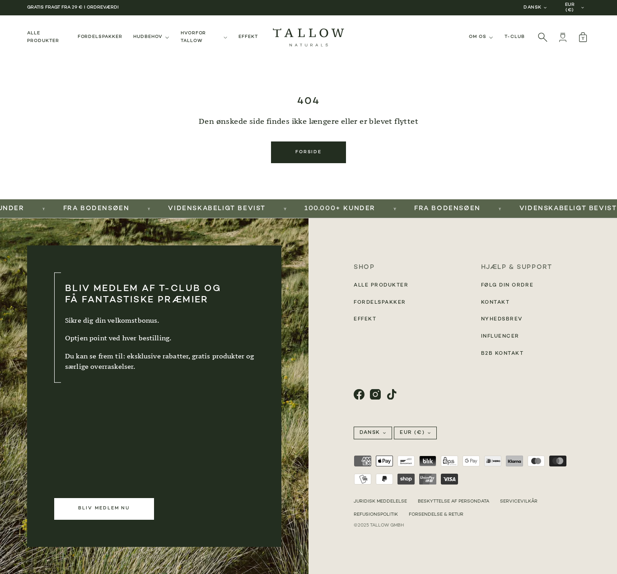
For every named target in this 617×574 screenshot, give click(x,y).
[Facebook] (359, 394)
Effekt (248, 36)
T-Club (515, 36)
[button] (582, 37)
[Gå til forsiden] (308, 37)
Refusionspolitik (376, 514)
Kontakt (495, 302)
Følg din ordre (507, 285)
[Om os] (481, 37)
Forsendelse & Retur (436, 514)
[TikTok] (391, 394)
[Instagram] (375, 394)
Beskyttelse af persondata (453, 501)
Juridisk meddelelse (380, 501)
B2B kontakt (502, 353)
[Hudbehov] (151, 37)
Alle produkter (43, 37)
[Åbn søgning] (543, 37)
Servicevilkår (519, 501)
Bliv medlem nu (104, 508)
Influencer (500, 336)
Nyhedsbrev (502, 319)
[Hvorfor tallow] (204, 37)
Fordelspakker (100, 36)
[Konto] (563, 37)
